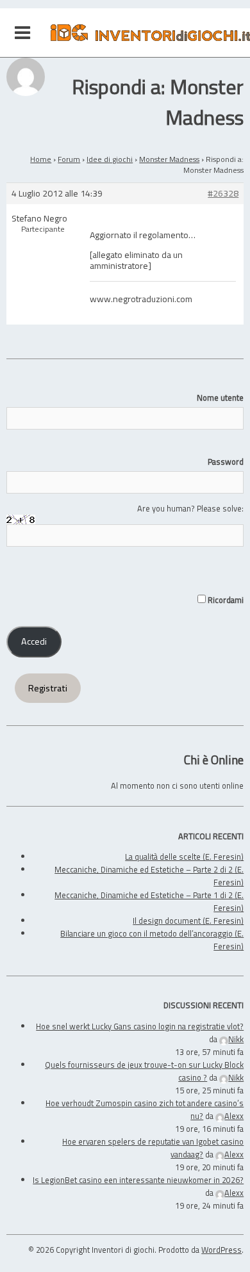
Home (40, 159)
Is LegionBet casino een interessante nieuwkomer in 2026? (138, 1179)
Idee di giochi (110, 159)
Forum (69, 159)
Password (226, 461)
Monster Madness (169, 159)
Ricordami (225, 599)
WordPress (221, 1249)
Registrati (47, 688)
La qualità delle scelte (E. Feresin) (184, 856)
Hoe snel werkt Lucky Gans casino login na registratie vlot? (140, 1026)
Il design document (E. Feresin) (188, 920)
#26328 (223, 193)
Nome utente (220, 397)
